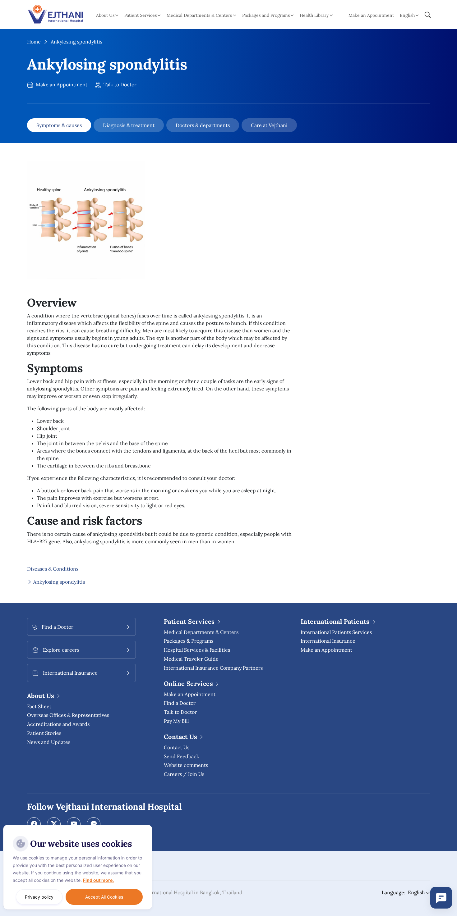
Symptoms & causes (59, 125)
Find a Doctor (180, 703)
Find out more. (98, 880)
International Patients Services (336, 632)
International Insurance (328, 641)
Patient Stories (44, 733)
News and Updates (48, 742)
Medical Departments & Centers (201, 632)
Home (34, 42)
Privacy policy (39, 897)
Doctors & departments (203, 125)
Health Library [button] (314, 15)
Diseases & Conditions (52, 569)
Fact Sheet (39, 706)
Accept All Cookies (104, 897)
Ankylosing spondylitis (58, 582)
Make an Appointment (371, 15)
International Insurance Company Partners (213, 668)
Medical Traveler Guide (191, 659)
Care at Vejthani (269, 125)
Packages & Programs (188, 641)
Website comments (186, 765)
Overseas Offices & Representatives (68, 715)
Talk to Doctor (119, 84)
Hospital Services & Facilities (197, 650)
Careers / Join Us (184, 774)
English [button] (407, 15)
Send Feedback (181, 756)
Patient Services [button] (140, 15)
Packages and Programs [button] (266, 15)
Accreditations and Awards (58, 724)
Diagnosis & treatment (129, 125)
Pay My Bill (176, 721)
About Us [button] (105, 15)
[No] (146, 826)
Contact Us (176, 747)
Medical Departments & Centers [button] (199, 15)
